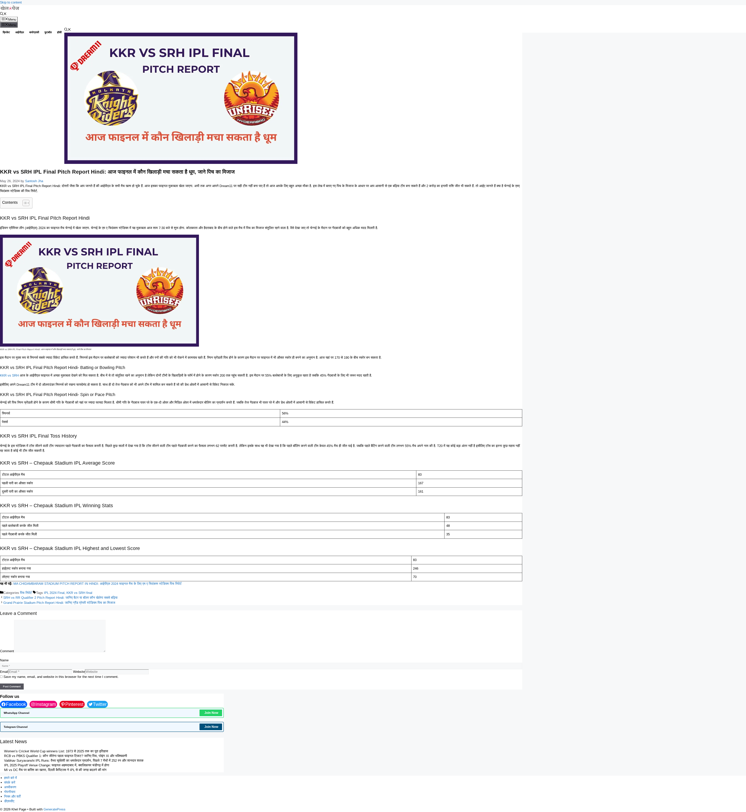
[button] (3, 14)
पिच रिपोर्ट (26, 593)
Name (4, 660)
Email (4, 672)
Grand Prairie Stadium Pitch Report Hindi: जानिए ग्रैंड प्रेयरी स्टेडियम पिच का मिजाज (59, 603)
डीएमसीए (9, 801)
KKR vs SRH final (79, 593)
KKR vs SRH (9, 375)
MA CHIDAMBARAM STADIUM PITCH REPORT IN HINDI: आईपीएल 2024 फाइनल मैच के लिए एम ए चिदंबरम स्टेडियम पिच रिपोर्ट (97, 584)
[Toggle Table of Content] (24, 203)
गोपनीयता (9, 792)
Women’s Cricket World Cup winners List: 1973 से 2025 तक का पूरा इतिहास (56, 751)
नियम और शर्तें (12, 796)
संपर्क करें (9, 782)
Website (79, 672)
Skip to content (11, 2)
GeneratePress (54, 809)
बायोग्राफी (34, 32)
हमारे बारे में (10, 778)
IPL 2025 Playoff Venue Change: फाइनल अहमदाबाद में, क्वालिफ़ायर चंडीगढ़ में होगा (56, 765)
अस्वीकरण (10, 787)
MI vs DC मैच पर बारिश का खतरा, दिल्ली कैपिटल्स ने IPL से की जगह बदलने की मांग (55, 770)
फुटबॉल (48, 32)
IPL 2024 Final (54, 593)
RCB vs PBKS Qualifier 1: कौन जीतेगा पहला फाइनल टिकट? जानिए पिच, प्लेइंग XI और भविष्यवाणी (65, 756)
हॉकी (59, 32)
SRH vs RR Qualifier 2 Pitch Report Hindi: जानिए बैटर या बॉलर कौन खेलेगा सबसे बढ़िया (60, 598)
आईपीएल (19, 32)
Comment (7, 651)
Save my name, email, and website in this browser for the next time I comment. (61, 677)
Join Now (211, 712)
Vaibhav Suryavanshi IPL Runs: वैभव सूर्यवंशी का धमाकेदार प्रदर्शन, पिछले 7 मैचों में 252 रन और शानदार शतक (74, 760)
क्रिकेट (6, 32)
